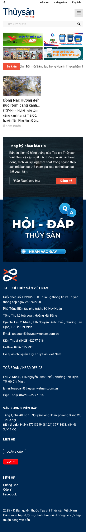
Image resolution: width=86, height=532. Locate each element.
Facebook (10, 494)
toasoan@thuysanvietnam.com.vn (35, 334)
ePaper (44, 2)
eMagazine (60, 2)
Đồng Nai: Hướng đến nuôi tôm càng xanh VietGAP (21, 105)
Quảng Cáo (10, 485)
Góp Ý (7, 489)
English (76, 2)
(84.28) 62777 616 (31, 340)
